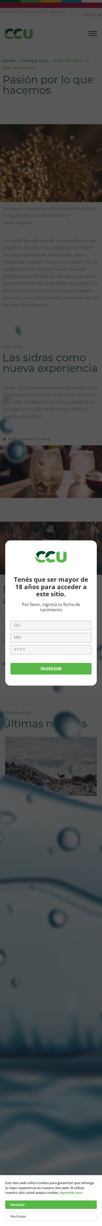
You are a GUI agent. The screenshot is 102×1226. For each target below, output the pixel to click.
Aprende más (71, 1192)
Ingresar (51, 669)
